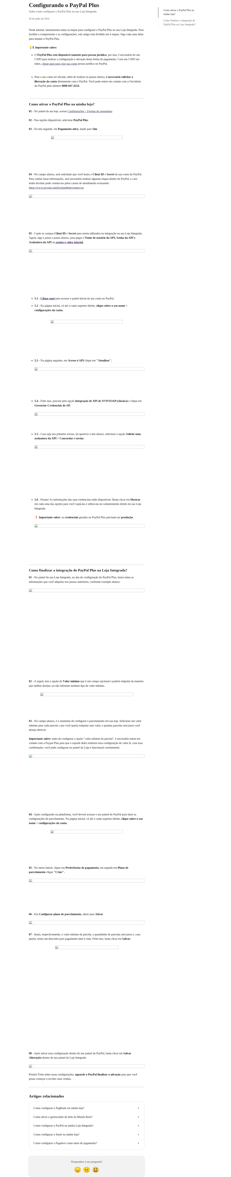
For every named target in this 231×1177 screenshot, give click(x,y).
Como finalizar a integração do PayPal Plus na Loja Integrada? (179, 22)
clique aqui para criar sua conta (59, 63)
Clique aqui (47, 298)
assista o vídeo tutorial (69, 242)
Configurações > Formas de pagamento (89, 111)
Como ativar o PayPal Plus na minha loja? (179, 12)
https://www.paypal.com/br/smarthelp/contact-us (56, 187)
